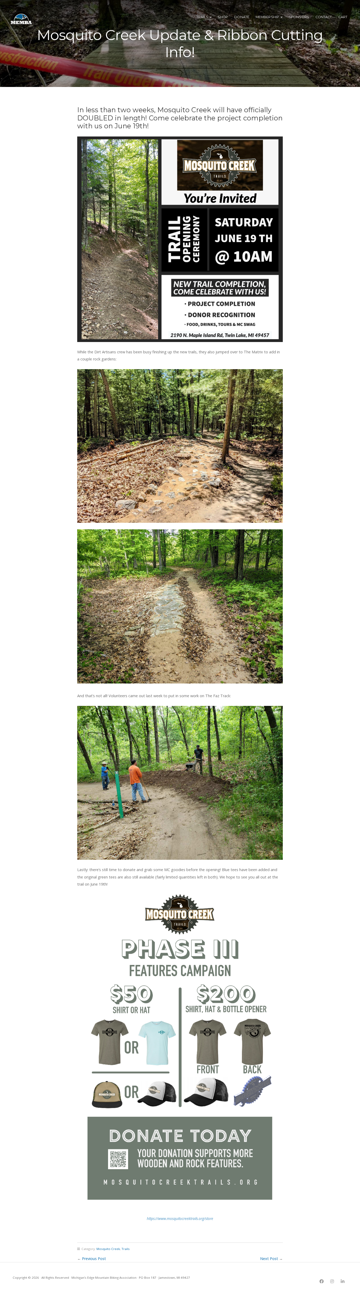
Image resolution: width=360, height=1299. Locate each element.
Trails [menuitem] (202, 17)
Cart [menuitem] (342, 17)
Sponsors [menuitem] (299, 17)
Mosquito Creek (108, 1249)
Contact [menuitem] (323, 17)
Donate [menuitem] (241, 17)
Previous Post (94, 1258)
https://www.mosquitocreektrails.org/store (180, 1218)
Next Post (269, 1258)
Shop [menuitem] (223, 17)
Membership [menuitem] (267, 17)
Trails (125, 1249)
